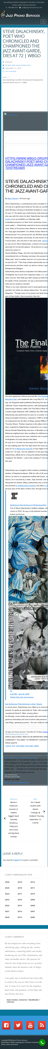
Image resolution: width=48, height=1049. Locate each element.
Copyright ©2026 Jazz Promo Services (14, 1040)
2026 (7, 882)
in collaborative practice (26, 486)
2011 (32, 888)
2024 (7, 893)
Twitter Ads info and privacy (22, 697)
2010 (32, 893)
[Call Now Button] (42, 1042)
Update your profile (18, 757)
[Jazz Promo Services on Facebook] (6, 1026)
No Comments (11, 71)
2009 (32, 899)
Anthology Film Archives (20, 505)
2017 (20, 893)
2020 (7, 917)
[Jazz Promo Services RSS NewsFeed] (42, 1026)
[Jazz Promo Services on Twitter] (18, 1026)
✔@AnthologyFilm (38, 505)
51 (11, 691)
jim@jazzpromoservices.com (32, 7)
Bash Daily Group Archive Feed (19, 65)
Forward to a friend (31, 757)
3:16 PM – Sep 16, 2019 (19, 694)
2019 (20, 882)
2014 (20, 911)
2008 (32, 905)
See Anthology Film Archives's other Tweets (23, 704)
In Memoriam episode (24, 449)
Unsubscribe (8, 757)
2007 (32, 911)
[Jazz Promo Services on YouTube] (30, 1026)
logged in (17, 860)
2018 (20, 888)
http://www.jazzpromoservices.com (16, 734)
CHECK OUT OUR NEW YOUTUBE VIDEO (22, 746)
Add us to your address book (16, 782)
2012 (32, 882)
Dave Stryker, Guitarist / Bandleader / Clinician (23, 1001)
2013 (20, 917)
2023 (7, 899)
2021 (7, 911)
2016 (20, 899)
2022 (7, 905)
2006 (32, 917)
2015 (20, 905)
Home (5, 77)
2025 (7, 888)
